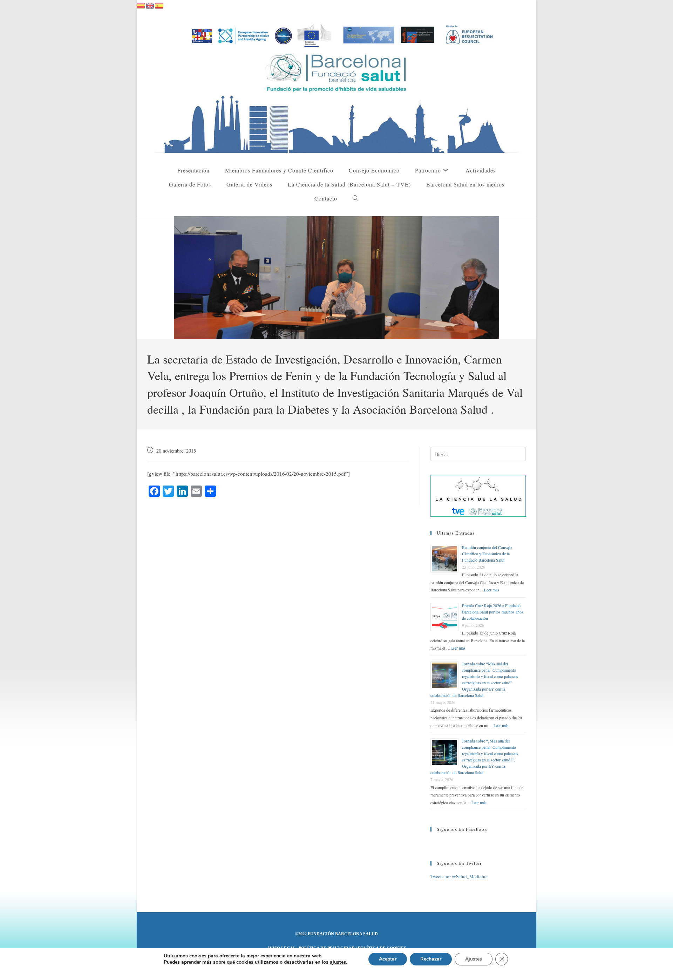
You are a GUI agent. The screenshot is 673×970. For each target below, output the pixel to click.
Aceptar (387, 959)
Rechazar (430, 959)
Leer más (491, 589)
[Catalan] (141, 4)
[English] (150, 4)
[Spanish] (159, 4)
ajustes (338, 962)
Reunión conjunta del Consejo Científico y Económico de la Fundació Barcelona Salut (487, 553)
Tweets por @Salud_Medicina (459, 876)
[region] (336, 277)
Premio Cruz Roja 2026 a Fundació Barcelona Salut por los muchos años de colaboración (492, 612)
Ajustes (473, 959)
